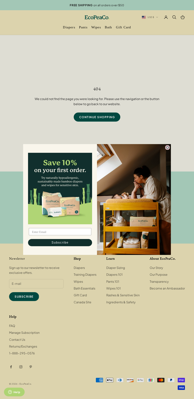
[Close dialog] (167, 147)
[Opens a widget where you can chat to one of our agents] (14, 392)
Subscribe (60, 242)
